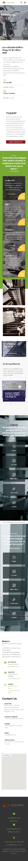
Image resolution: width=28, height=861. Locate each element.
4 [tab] (8, 403)
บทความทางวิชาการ (13, 316)
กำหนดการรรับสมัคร (9, 93)
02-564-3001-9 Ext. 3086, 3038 (14, 842)
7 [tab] (15, 403)
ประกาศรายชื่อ (7, 82)
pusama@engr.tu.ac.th (13, 666)
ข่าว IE (6, 399)
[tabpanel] (14, 391)
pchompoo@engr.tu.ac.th (14, 678)
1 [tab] (1, 403)
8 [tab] (17, 403)
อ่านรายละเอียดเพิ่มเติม (6, 25)
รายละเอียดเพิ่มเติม (11, 194)
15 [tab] (16, 405)
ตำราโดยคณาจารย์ (13, 288)
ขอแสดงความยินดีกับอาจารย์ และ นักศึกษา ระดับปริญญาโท (12, 395)
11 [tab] (24, 402)
